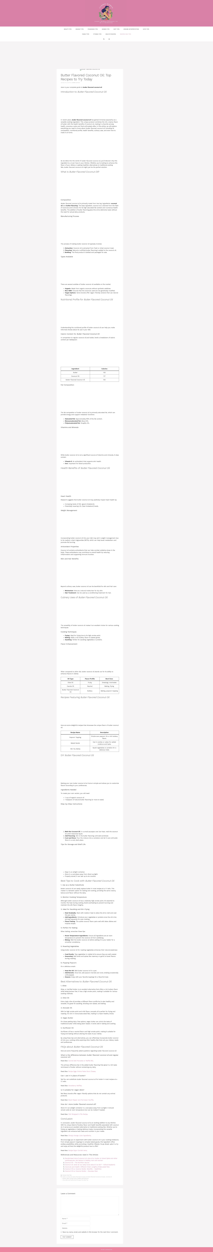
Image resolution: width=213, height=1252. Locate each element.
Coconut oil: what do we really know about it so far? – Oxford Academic (90, 1165)
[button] (109, 39)
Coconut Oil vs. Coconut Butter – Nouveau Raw (81, 1171)
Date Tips (146, 29)
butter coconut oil (67, 1176)
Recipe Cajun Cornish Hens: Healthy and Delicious (75, 1178)
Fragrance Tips (93, 29)
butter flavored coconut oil (80, 1176)
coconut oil (109, 1176)
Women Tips (105, 29)
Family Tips (85, 34)
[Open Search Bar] (103, 39)
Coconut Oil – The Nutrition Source (77, 1162)
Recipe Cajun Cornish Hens (77, 1150)
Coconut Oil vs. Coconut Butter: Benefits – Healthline (83, 1169)
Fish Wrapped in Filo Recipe (78, 1114)
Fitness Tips (97, 34)
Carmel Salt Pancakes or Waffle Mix (80, 1061)
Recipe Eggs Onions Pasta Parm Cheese (81, 1071)
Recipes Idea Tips (125, 34)
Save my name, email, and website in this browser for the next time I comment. (90, 1232)
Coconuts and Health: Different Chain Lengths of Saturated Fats (87, 1167)
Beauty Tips (67, 29)
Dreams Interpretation (131, 29)
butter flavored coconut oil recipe (96, 1176)
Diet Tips (116, 29)
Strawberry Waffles (75, 1085)
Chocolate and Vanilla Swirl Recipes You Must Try (75, 1180)
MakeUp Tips (80, 29)
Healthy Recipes (111, 34)
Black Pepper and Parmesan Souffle (80, 1100)
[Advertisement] (90, 56)
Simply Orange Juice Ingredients (79, 1135)
